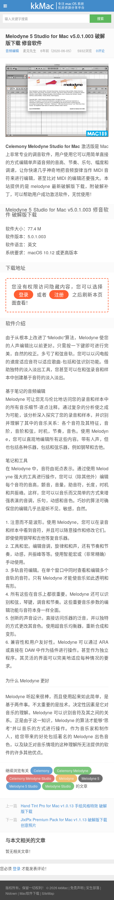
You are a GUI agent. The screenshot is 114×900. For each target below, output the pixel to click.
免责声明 (77, 887)
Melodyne (66, 778)
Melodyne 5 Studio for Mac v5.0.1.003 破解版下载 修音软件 (55, 39)
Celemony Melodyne (72, 770)
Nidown (11, 893)
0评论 (100, 50)
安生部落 (92, 887)
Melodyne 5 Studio (23, 786)
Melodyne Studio (58, 786)
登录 (16, 868)
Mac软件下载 (29, 893)
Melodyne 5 (90, 778)
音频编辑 (12, 50)
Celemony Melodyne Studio (30, 778)
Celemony (41, 770)
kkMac (57, 6)
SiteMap (48, 893)
